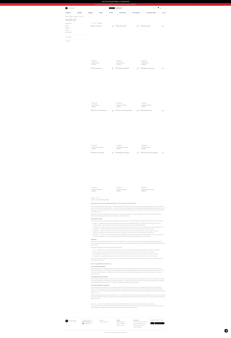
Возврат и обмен (120, 325)
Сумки (111, 12)
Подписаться (158, 323)
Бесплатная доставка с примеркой (115, 1)
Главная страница (69, 16)
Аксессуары (122, 12)
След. (103, 199)
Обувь (101, 12)
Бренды (79, 12)
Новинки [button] (99, 23)
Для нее (112, 8)
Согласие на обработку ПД (139, 323)
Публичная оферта (137, 327)
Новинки (68, 12)
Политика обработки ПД (138, 325)
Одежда (90, 12)
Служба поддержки (120, 321)
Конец (107, 199)
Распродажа (136, 12)
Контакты (101, 320)
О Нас (163, 12)
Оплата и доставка (120, 323)
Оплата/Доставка (151, 12)
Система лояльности (103, 321)
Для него (118, 8)
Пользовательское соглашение (140, 321)
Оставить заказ (87, 323)
